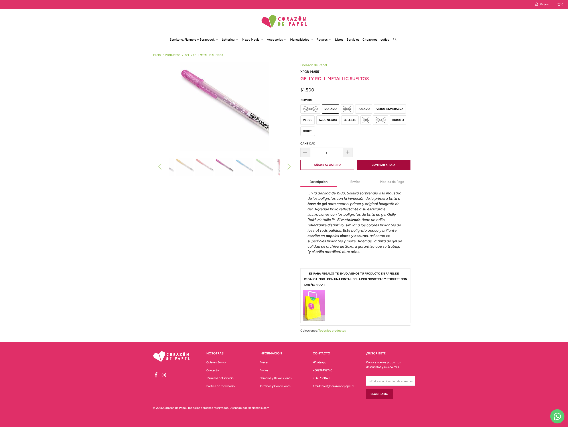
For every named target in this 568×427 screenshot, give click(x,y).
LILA (366, 120)
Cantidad (307, 143)
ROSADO (364, 109)
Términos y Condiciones (275, 386)
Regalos (322, 40)
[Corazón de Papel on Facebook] (156, 375)
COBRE (307, 131)
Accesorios (275, 40)
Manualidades (300, 40)
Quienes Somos (216, 362)
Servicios (353, 40)
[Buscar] (395, 39)
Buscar (264, 362)
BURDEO (398, 120)
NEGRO (380, 120)
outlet (385, 40)
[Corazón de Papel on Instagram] (164, 375)
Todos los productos (332, 330)
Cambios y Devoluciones (276, 378)
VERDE (307, 120)
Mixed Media (251, 40)
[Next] (288, 106)
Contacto (212, 370)
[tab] (318, 182)
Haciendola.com (258, 407)
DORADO (330, 109)
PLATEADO (310, 109)
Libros (339, 40)
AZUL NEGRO (328, 120)
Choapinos (370, 40)
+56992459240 (322, 370)
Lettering (228, 40)
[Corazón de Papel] (284, 21)
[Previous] (161, 106)
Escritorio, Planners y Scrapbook (192, 40)
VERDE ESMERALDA (389, 109)
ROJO (347, 109)
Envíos (264, 370)
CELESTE (350, 120)
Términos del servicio (220, 378)
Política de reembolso (220, 386)
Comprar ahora (383, 164)
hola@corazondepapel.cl (337, 386)
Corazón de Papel (313, 65)
